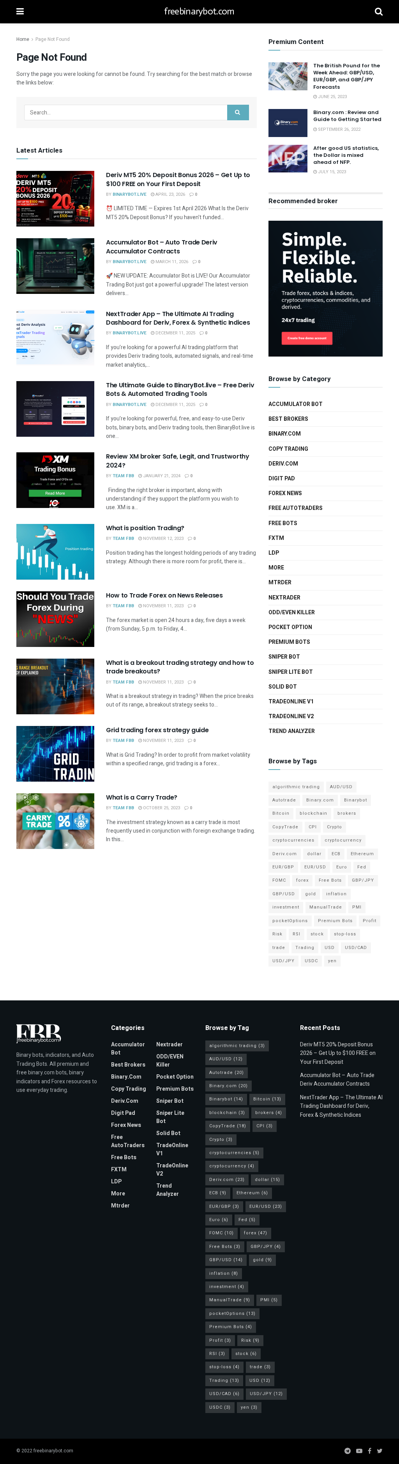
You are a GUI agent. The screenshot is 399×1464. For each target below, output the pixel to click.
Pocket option (290, 627)
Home (22, 39)
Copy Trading (288, 449)
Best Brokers (288, 419)
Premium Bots (289, 642)
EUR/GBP (283, 867)
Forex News (285, 493)
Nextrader (284, 598)
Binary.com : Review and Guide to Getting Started (347, 116)
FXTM (276, 538)
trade (278, 947)
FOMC (279, 880)
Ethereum (362, 854)
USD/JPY (283, 961)
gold (310, 894)
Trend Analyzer (291, 731)
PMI (357, 907)
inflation (336, 894)
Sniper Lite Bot (290, 672)
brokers (346, 813)
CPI (313, 827)
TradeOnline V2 (291, 716)
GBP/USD (283, 894)
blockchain (313, 813)
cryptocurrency (343, 840)
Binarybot (355, 800)
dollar (314, 854)
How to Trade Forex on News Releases (164, 595)
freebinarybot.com (199, 11)
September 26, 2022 (338, 129)
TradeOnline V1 (291, 702)
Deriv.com (283, 464)
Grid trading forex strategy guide (157, 730)
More (276, 568)
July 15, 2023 (331, 172)
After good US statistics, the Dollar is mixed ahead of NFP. (346, 155)
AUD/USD (341, 787)
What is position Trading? (145, 528)
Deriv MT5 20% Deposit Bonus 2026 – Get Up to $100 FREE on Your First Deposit (178, 179)
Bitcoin (281, 813)
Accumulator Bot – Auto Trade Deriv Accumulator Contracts (161, 246)
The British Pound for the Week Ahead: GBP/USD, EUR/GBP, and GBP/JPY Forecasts (346, 76)
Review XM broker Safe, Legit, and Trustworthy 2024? (177, 460)
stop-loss (345, 934)
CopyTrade (285, 827)
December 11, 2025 (174, 333)
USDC (311, 961)
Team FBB (123, 476)
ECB (336, 854)
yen (332, 961)
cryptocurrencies (293, 840)
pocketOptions (290, 920)
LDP (273, 553)
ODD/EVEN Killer (291, 612)
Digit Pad (281, 479)
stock (317, 934)
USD (330, 947)
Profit (369, 920)
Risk (277, 934)
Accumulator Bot (295, 404)
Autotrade (284, 800)
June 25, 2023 (332, 96)
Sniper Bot (284, 657)
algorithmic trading (296, 787)
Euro (341, 867)
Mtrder (279, 582)
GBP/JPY (363, 880)
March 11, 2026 (171, 261)
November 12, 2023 (163, 538)
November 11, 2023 (163, 606)
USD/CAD (356, 947)
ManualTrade (325, 907)
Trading (304, 947)
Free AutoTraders (295, 508)
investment (285, 907)
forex (302, 880)
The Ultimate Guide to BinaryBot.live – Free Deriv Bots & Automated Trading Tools (180, 389)
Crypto (334, 827)
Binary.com (284, 434)
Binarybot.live (130, 194)
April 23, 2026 (169, 194)
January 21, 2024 (161, 476)
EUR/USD (315, 867)
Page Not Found (52, 39)
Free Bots (282, 523)
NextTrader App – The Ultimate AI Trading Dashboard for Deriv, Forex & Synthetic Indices (178, 318)
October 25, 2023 (161, 808)
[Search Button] (238, 112)
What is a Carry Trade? (141, 797)
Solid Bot (282, 687)
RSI (296, 934)
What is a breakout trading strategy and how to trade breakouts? (180, 667)
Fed (361, 867)
